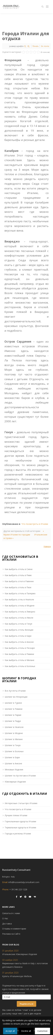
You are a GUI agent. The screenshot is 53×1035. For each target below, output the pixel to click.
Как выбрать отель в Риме (18, 575)
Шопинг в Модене (14, 733)
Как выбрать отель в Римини (19, 654)
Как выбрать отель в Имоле (19, 617)
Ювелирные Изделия (15, 781)
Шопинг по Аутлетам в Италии (20, 775)
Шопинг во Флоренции (16, 696)
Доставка (7, 923)
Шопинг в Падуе (13, 721)
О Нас (5, 918)
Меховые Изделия (14, 769)
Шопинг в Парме (13, 715)
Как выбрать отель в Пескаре (20, 648)
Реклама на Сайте (11, 933)
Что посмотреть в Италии (34, 524)
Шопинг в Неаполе (14, 727)
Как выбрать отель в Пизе (18, 587)
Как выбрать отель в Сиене (19, 569)
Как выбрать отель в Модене (19, 605)
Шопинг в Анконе (13, 763)
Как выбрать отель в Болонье (20, 666)
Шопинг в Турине (13, 702)
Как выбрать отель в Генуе (18, 623)
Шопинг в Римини (13, 708)
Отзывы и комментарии (14, 928)
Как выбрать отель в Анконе (19, 642)
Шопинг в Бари (12, 757)
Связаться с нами (11, 913)
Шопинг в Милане (14, 739)
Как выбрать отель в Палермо (20, 593)
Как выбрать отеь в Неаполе (19, 599)
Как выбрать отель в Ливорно (20, 611)
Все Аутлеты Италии (15, 690)
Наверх (47, 546)
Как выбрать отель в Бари (18, 635)
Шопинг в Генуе (13, 745)
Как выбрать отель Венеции (19, 629)
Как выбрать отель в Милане (19, 660)
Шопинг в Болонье (14, 751)
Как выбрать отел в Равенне (19, 581)
